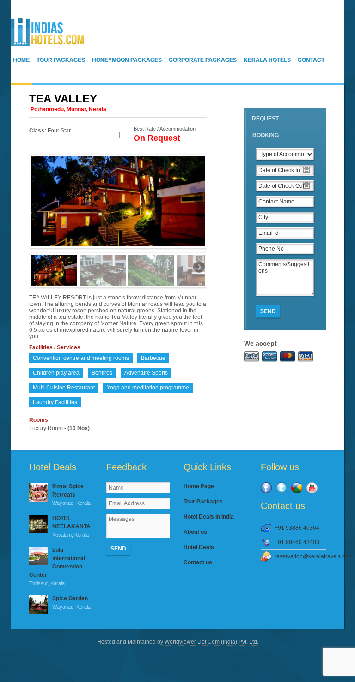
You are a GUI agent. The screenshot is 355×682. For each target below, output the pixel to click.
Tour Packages (61, 60)
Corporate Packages (203, 60)
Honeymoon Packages (127, 60)
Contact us (198, 562)
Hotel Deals (199, 547)
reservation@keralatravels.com (300, 556)
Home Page (199, 486)
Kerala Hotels (267, 60)
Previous (38, 199)
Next (198, 199)
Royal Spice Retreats (71, 494)
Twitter (281, 487)
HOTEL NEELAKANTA (71, 526)
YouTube (312, 487)
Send (268, 311)
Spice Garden (71, 602)
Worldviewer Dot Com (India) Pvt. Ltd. (210, 642)
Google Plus (296, 487)
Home (21, 60)
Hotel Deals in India (209, 517)
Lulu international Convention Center (57, 566)
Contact (311, 60)
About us (195, 532)
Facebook (266, 487)
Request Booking (265, 126)
